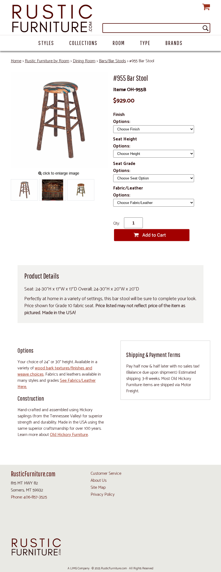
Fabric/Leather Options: (128, 192)
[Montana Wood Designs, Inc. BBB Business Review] (183, 522)
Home (16, 61)
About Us (98, 480)
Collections (83, 42)
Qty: (116, 223)
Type (145, 42)
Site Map (98, 487)
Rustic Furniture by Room (47, 61)
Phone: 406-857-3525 (29, 497)
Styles (46, 42)
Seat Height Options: (125, 143)
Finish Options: (122, 118)
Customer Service (106, 473)
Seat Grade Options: (124, 167)
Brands (174, 42)
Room (119, 42)
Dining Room (84, 61)
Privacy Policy (103, 494)
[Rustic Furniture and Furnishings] (110, 19)
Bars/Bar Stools (112, 61)
